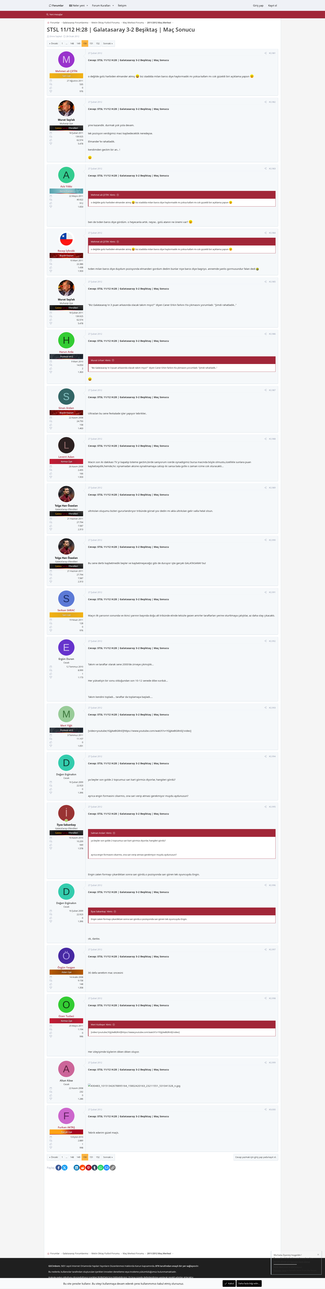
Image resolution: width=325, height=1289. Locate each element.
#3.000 (272, 1109)
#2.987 (272, 390)
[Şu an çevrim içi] (66, 820)
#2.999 (272, 1062)
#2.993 (272, 707)
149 (78, 43)
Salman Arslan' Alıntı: (101, 833)
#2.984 (272, 232)
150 (85, 43)
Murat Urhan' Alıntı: (101, 360)
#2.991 (272, 592)
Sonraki (107, 43)
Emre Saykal (56, 36)
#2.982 (272, 101)
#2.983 (272, 168)
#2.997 (272, 949)
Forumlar (57, 5)
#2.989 (272, 487)
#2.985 (272, 281)
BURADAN (103, 1277)
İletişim (122, 5)
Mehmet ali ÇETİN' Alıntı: (103, 194)
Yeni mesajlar (56, 14)
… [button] (66, 43)
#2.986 (272, 334)
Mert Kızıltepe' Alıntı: (101, 1024)
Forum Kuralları (101, 5)
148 (72, 43)
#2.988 (272, 438)
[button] (87, 5)
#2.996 (272, 885)
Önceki (54, 43)
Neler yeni (79, 5)
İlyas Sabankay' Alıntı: (102, 911)
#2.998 (272, 998)
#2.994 (272, 756)
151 (91, 43)
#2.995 (272, 806)
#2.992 (272, 641)
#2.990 (272, 540)
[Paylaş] (265, 53)
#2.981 (272, 53)
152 (98, 43)
